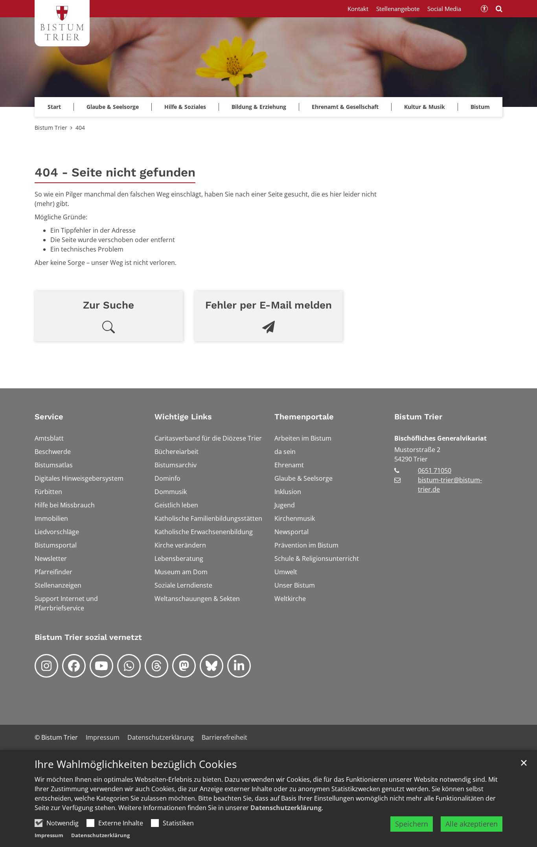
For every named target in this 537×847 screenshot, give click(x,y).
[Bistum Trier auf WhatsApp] (129, 666)
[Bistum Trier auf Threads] (156, 666)
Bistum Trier (51, 127)
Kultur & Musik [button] (424, 106)
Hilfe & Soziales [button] (185, 106)
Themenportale (304, 416)
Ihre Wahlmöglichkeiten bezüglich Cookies (136, 764)
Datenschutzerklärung (286, 807)
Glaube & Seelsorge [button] (112, 106)
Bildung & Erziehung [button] (259, 106)
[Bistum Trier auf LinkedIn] (239, 666)
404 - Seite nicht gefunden (115, 172)
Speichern (411, 824)
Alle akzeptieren (471, 824)
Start (54, 106)
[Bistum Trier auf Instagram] (46, 666)
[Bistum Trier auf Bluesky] (211, 666)
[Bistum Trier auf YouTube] (101, 666)
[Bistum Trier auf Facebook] (74, 666)
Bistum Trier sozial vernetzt (88, 637)
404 (80, 127)
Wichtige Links (183, 416)
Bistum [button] (480, 106)
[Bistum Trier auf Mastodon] (184, 666)
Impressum (49, 835)
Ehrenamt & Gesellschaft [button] (345, 106)
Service (49, 416)
